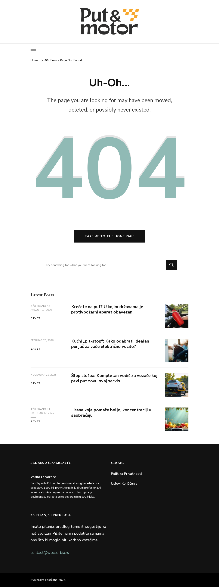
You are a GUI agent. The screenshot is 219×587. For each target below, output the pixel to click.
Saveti (36, 318)
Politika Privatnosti (126, 473)
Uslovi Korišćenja (124, 483)
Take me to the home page (110, 236)
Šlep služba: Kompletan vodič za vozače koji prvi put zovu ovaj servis (114, 378)
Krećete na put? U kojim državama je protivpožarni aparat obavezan (107, 309)
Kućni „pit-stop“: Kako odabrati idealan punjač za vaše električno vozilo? (110, 343)
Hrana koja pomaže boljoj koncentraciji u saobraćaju (111, 412)
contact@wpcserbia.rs (50, 552)
